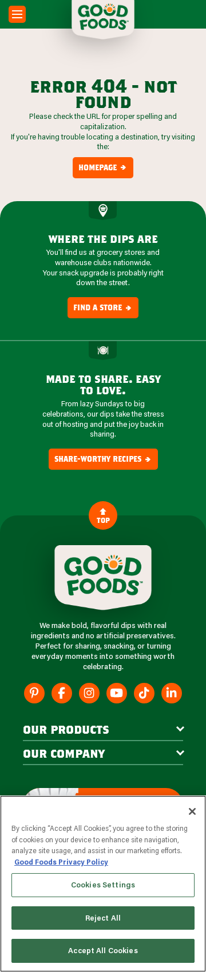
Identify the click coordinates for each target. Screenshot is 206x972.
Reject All (103, 917)
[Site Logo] (103, 577)
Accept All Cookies (102, 950)
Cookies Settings (103, 884)
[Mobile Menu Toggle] (17, 14)
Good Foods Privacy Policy (61, 861)
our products (66, 729)
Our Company (64, 753)
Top (103, 520)
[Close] (192, 811)
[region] (103, 883)
